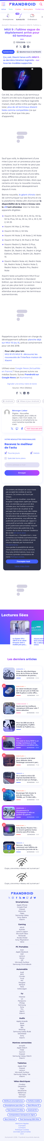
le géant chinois (27, 194)
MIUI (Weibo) (26, 388)
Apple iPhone (22, 905)
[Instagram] (13, 897)
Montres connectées (22, 1043)
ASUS (22, 927)
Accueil (5, 25)
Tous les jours (13, 453)
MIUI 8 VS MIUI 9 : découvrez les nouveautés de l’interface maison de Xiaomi (23, 357)
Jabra (22, 1025)
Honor (22, 958)
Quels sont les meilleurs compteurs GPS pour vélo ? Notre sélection (27, 708)
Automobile (22, 969)
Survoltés (19, 669)
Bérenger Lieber (19, 411)
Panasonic (22, 1001)
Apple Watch (22, 1048)
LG (22, 999)
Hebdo (36, 453)
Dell (22, 954)
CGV (22, 1134)
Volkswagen (22, 989)
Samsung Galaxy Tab (22, 1074)
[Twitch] (27, 897)
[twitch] (17, 428)
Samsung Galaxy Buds (22, 1032)
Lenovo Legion (22, 932)
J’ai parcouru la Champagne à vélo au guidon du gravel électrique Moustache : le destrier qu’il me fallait (26, 812)
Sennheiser (22, 1034)
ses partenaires (12, 545)
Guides (18, 9)
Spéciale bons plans (16, 458)
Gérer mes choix (22, 566)
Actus (3, 9)
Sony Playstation (22, 940)
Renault (22, 985)
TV (22, 994)
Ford (22, 978)
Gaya (22, 1088)
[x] (12, 428)
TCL (22, 1009)
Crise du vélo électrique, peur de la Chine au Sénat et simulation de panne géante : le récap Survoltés (27, 673)
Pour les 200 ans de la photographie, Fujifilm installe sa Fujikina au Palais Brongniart (25, 725)
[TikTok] (31, 897)
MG (22, 980)
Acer (22, 950)
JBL (22, 1027)
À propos (22, 1126)
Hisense (22, 997)
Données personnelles (22, 1132)
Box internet (10, 1119)
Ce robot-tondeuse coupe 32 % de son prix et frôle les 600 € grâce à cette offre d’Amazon (27, 691)
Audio (22, 1018)
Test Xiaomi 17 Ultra (15, 1110)
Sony (22, 1007)
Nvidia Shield (22, 938)
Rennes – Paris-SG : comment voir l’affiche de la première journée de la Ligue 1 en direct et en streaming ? (26, 847)
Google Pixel (22, 907)
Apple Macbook (22, 952)
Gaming (22, 924)
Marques (13, 25)
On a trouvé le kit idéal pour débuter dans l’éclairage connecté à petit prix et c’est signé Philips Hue (27, 760)
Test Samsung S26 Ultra (29, 1119)
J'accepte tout (23, 561)
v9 (5, 207)
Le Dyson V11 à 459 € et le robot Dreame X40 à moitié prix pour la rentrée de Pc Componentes (19, 642)
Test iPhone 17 (33, 1105)
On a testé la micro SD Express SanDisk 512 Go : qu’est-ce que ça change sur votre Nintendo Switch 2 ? (27, 778)
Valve (22, 942)
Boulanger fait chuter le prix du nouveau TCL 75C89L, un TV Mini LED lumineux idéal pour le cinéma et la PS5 (26, 795)
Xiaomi (22, 25)
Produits (19, 773)
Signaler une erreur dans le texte (22, 384)
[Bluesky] (34, 897)
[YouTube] (23, 897)
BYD (22, 974)
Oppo (22, 913)
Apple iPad (22, 1066)
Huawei (22, 909)
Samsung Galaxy (22, 915)
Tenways (22, 1095)
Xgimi (22, 1011)
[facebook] (22, 428)
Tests (11, 9)
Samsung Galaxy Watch (22, 1056)
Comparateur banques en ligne (22, 1115)
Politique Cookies (22, 1130)
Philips (22, 1003)
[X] (9, 897)
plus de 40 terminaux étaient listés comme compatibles (19, 108)
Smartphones (22, 902)
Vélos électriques (22, 1081)
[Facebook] (16, 897)
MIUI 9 (35, 57)
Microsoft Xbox (22, 934)
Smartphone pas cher (14, 1105)
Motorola (22, 911)
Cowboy (22, 1084)
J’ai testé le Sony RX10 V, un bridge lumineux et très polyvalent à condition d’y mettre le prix (27, 743)
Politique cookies (17, 557)
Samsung (22, 1005)
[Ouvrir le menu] (3, 4)
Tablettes (22, 1063)
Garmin (22, 1052)
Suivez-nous (8, 52)
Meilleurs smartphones (13, 1101)
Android (9, 401)
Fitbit (22, 1050)
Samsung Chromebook (22, 964)
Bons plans (28, 9)
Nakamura (22, 1093)
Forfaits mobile (34, 1101)
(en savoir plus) (20, 533)
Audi (22, 972)
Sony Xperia (22, 917)
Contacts (22, 1128)
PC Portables (22, 947)
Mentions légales (22, 1123)
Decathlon (22, 1086)
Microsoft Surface (22, 962)
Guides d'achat (21, 704)
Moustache (22, 1091)
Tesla (22, 987)
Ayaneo (22, 929)
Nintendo (22, 936)
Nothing (22, 1029)
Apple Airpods (22, 1021)
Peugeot (22, 983)
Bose (22, 1023)
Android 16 (32, 1110)
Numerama (25, 377)
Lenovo (22, 956)
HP (22, 960)
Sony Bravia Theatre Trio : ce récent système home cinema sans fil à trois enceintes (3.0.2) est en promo (26, 830)
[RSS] (20, 897)
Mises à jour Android (29, 401)
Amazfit (22, 1046)
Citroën (22, 976)
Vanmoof (22, 1097)
